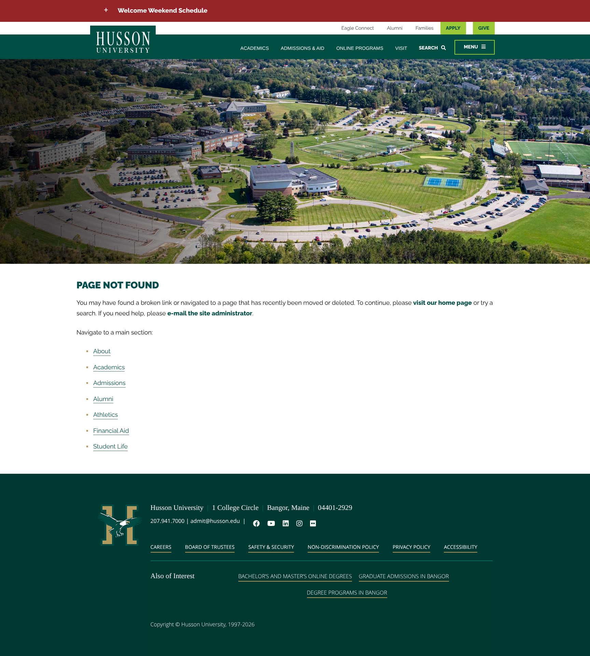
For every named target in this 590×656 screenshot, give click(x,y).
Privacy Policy (411, 547)
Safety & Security (271, 547)
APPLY (453, 28)
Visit (401, 48)
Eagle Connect (357, 28)
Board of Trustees (210, 547)
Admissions (109, 383)
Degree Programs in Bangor (347, 592)
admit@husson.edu (215, 521)
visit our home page (442, 302)
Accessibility (460, 547)
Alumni (395, 28)
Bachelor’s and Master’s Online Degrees (295, 576)
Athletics (105, 414)
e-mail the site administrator (209, 313)
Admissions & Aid (302, 48)
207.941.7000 (168, 521)
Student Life (110, 446)
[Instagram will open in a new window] (298, 523)
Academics (254, 48)
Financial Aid (111, 430)
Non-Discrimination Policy (343, 547)
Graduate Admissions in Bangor (404, 576)
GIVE (483, 28)
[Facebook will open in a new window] (255, 523)
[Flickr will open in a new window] (312, 523)
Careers (161, 547)
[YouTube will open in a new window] (270, 523)
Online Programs (359, 48)
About (102, 351)
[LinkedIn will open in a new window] (284, 523)
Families (425, 28)
